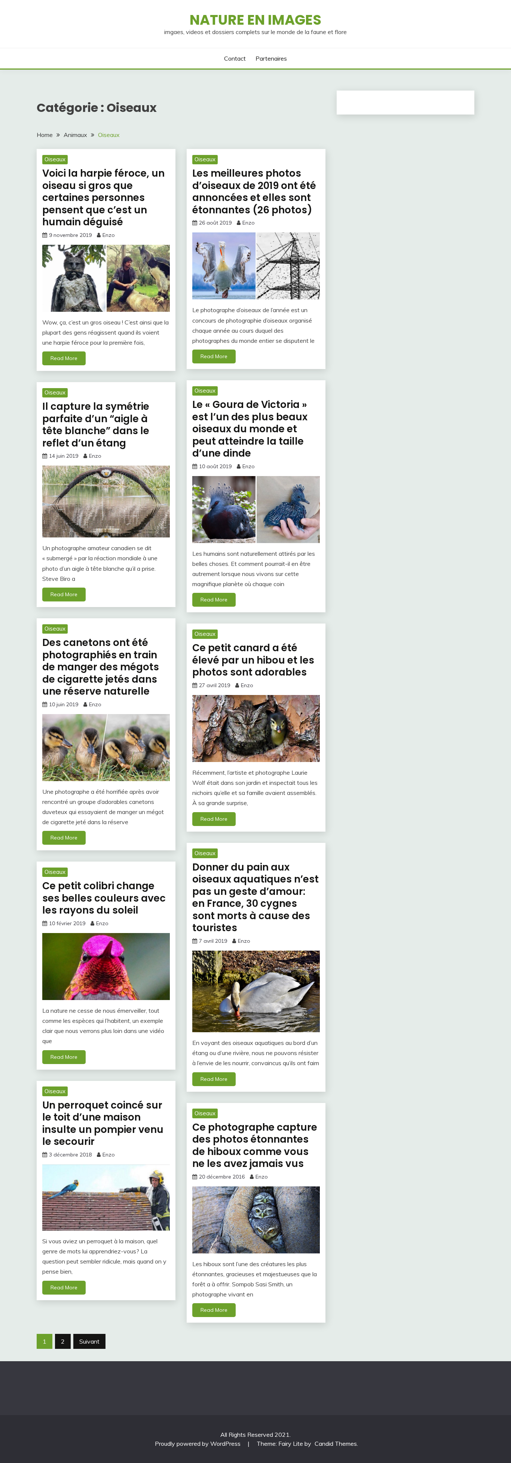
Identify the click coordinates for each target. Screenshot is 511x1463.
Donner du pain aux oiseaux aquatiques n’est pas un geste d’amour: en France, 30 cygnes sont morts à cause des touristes (255, 897)
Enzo (108, 235)
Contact (235, 58)
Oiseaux (55, 159)
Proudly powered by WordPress (198, 1443)
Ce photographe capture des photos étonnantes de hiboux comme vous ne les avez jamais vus (254, 1146)
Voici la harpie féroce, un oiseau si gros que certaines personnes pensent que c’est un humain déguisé (103, 198)
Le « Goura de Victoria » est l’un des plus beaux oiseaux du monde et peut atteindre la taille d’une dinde (249, 429)
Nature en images (255, 20)
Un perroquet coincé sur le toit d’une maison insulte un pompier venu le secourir (102, 1123)
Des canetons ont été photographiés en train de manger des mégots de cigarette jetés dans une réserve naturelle (100, 667)
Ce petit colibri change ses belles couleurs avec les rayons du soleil (104, 898)
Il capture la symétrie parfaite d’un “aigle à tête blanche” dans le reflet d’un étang (95, 425)
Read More (64, 358)
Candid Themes (336, 1443)
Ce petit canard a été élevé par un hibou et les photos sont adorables (253, 660)
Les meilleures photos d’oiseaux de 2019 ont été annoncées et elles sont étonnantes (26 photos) (254, 192)
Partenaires (271, 58)
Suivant (89, 1341)
